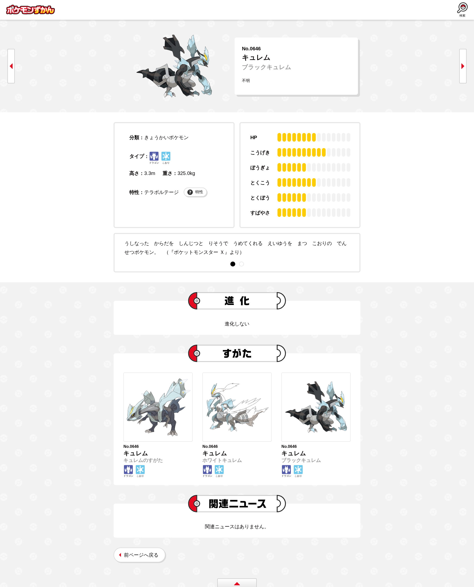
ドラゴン (154, 162)
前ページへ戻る (141, 555)
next (463, 66)
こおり (166, 162)
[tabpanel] (237, 248)
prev (11, 66)
